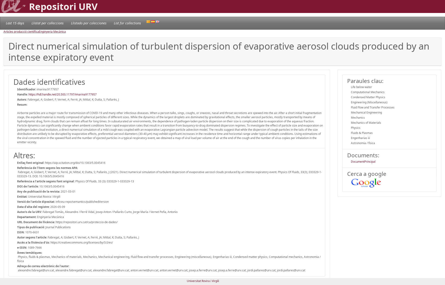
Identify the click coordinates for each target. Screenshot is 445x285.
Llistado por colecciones (88, 23)
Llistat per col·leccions (48, 23)
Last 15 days (15, 23)
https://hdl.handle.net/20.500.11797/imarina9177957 (63, 94)
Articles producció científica (21, 32)
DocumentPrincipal (363, 162)
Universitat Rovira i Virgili (203, 281)
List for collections (127, 23)
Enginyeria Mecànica (52, 32)
